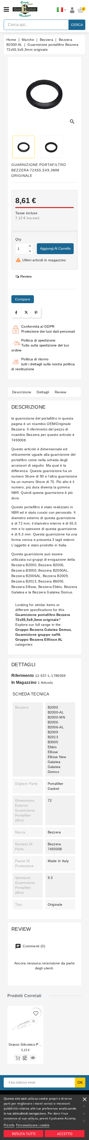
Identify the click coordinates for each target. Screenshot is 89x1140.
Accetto (64, 1133)
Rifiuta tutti (24, 1133)
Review (61, 392)
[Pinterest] (36, 313)
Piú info (9, 1125)
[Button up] (30, 246)
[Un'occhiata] (32, 1057)
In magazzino (24, 682)
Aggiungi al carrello (55, 248)
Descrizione (21, 392)
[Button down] (30, 251)
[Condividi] (16, 313)
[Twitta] (26, 312)
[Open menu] (6, 9)
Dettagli (43, 392)
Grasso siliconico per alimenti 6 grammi (39, 1044)
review (26, 276)
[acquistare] (17, 1057)
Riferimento (22, 675)
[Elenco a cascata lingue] (61, 9)
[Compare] (24, 1057)
